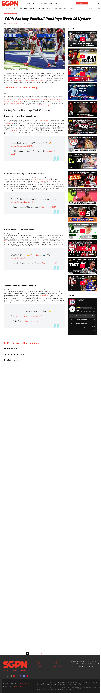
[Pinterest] (11, 354)
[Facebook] (5, 354)
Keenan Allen (30, 80)
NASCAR (31, 8)
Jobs (38, 665)
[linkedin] (17, 676)
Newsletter (57, 667)
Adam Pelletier (18, 101)
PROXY (46, 3)
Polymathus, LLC (19, 686)
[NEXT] (41, 653)
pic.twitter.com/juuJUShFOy (22, 202)
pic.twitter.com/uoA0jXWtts (22, 146)
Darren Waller (13, 130)
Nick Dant (16, 99)
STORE (51, 3)
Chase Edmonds (45, 295)
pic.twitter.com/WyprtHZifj (31, 316)
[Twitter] (89, 8)
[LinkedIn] (17, 354)
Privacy (39, 667)
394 (38, 653)
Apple (49, 105)
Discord (56, 663)
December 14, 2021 (32, 321)
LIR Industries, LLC (24, 683)
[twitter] (7, 676)
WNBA (38, 8)
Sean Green (42, 99)
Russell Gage (46, 179)
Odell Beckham (19, 80)
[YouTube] (96, 8)
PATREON (40, 3)
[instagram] (11, 676)
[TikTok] (94, 8)
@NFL (17, 316)
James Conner (17, 290)
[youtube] (14, 676)
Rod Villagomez (51, 99)
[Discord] (99, 8)
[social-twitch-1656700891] (21, 676)
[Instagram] (91, 8)
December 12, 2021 (48, 207)
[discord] (24, 676)
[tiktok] (27, 676)
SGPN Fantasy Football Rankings (21, 87)
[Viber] (21, 354)
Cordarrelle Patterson (39, 181)
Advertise (40, 663)
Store (55, 665)
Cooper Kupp (8, 123)
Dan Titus (10, 99)
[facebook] (4, 676)
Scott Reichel (24, 99)
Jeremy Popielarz (14, 23)
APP (34, 3)
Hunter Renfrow (45, 120)
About (39, 661)
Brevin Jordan (42, 234)
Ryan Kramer (34, 99)
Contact (56, 661)
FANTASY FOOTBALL (10, 13)
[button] (98, 3)
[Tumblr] (14, 354)
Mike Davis (35, 179)
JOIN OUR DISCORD (82, 3)
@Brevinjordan (35, 255)
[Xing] (24, 354)
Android (41, 105)
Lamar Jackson (40, 80)
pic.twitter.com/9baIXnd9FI (22, 258)
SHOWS (28, 3)
